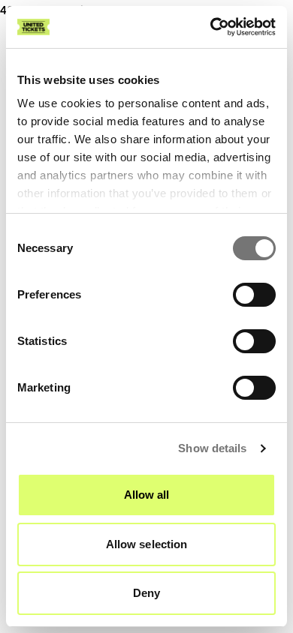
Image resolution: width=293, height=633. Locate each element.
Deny (146, 592)
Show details (212, 448)
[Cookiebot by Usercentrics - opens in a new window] (211, 27)
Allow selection (147, 544)
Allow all (147, 494)
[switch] (254, 295)
